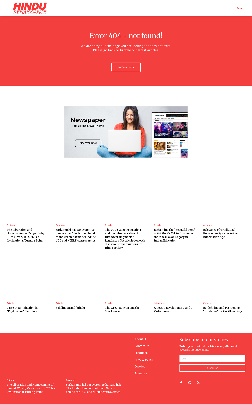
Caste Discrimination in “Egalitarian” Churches (22, 309)
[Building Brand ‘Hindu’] (77, 277)
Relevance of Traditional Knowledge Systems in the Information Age (220, 233)
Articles (109, 225)
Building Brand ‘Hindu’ (71, 307)
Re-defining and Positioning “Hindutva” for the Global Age (222, 309)
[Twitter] (198, 382)
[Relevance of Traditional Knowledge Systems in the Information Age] (224, 199)
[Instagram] (189, 382)
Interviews (159, 303)
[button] (241, 8)
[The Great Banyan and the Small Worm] (126, 277)
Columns (60, 225)
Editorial (11, 225)
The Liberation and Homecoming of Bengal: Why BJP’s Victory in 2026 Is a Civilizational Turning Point (31, 388)
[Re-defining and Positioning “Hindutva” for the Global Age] (224, 277)
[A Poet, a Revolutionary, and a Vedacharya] (175, 277)
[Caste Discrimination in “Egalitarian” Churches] (28, 277)
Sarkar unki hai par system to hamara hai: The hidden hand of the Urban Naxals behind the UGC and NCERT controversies (93, 388)
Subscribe (212, 368)
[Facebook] (180, 382)
